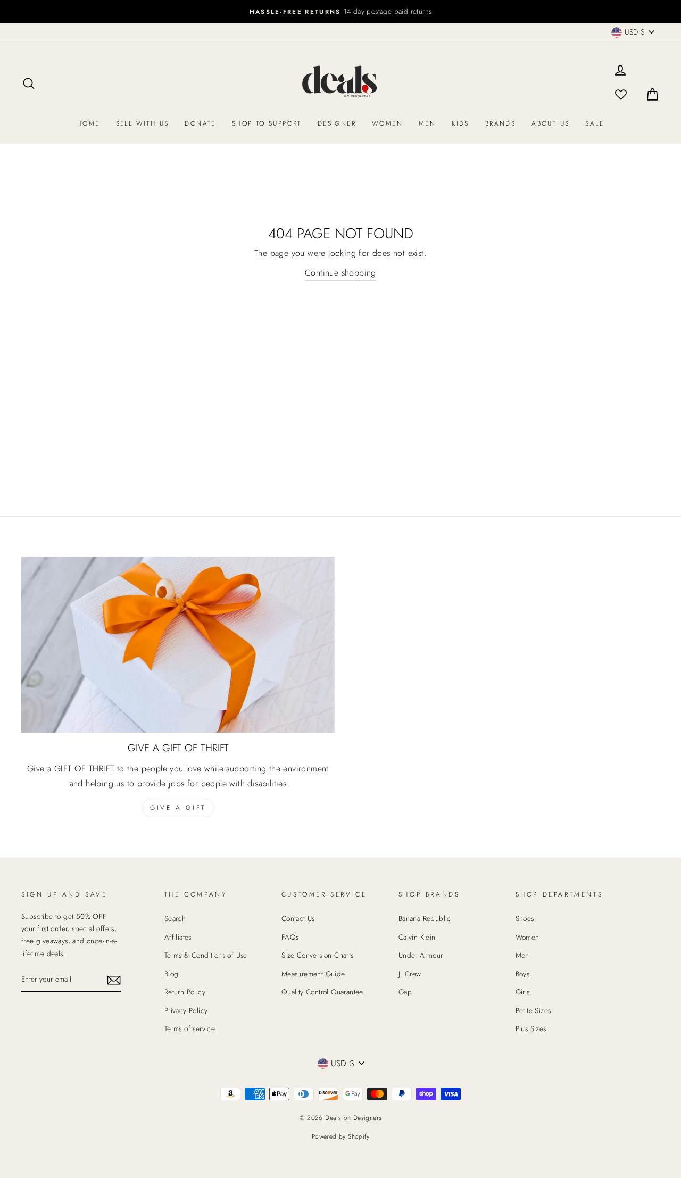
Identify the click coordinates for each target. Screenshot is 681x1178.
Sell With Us (142, 123)
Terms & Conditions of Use (205, 955)
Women (387, 123)
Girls (523, 991)
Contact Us (298, 918)
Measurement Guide (313, 973)
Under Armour (420, 955)
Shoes (525, 918)
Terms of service (189, 1028)
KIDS (460, 123)
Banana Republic (424, 918)
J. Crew (409, 973)
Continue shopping (340, 273)
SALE (594, 123)
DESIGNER (337, 123)
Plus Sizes (531, 1028)
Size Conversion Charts (317, 955)
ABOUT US (550, 123)
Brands (500, 123)
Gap (405, 991)
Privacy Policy (186, 1010)
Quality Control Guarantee (322, 991)
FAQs (290, 937)
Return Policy (184, 991)
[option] (340, 11)
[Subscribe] (114, 980)
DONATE (200, 123)
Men (427, 123)
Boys (523, 973)
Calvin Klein (417, 937)
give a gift (178, 807)
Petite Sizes (533, 1010)
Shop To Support (267, 123)
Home (88, 123)
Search (175, 918)
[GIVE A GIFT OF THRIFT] (178, 645)
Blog (171, 973)
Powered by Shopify (340, 1136)
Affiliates (178, 937)
